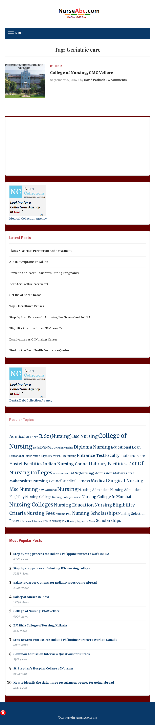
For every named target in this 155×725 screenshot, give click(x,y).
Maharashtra (123, 473)
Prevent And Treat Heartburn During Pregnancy (44, 273)
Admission (20, 436)
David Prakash (94, 80)
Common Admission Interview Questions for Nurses (51, 654)
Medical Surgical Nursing (117, 480)
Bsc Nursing (85, 436)
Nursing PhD (63, 513)
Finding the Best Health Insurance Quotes (39, 350)
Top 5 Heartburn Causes (26, 306)
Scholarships (108, 520)
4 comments (117, 80)
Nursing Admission (94, 490)
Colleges (56, 66)
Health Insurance (132, 456)
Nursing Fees (40, 513)
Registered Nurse (86, 521)
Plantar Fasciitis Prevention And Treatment (40, 251)
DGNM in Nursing (62, 447)
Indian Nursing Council (66, 463)
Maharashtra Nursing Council (36, 481)
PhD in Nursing (52, 520)
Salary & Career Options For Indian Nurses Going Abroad (55, 582)
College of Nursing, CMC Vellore (81, 72)
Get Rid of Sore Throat (25, 295)
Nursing (67, 489)
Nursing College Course (66, 497)
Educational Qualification (24, 455)
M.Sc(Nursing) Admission (91, 473)
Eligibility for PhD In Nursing (58, 455)
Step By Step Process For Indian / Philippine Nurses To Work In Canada (65, 640)
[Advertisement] (39, 145)
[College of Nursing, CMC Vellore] (25, 80)
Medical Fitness (76, 481)
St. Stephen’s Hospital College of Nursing (43, 668)
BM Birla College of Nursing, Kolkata (40, 625)
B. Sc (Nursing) (55, 436)
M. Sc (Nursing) (61, 473)
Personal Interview (32, 521)
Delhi (36, 447)
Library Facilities (109, 464)
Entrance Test (91, 455)
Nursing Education (74, 505)
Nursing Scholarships (95, 513)
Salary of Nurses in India (31, 597)
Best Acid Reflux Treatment (28, 284)
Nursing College (38, 497)
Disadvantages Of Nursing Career (33, 339)
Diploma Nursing (92, 447)
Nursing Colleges (31, 504)
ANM (35, 437)
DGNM (45, 447)
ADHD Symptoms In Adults (28, 262)
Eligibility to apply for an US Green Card (37, 328)
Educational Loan (126, 447)
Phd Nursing (69, 521)
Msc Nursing (23, 489)
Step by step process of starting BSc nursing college (51, 568)
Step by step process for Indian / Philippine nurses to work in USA (61, 554)
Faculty (112, 455)
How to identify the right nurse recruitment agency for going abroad (63, 683)
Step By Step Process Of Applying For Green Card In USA (49, 317)
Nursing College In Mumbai (106, 497)
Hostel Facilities (25, 464)
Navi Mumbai (47, 490)
